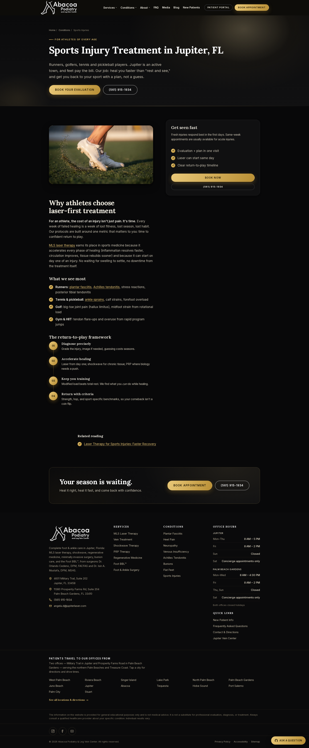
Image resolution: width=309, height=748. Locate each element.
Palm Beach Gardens (241, 679)
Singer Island (128, 679)
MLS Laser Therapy (126, 533)
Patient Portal (218, 7)
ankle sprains (94, 299)
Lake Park (163, 679)
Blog (176, 7)
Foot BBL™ (120, 563)
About (144, 7)
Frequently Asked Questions (230, 626)
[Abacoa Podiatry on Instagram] (53, 731)
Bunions (168, 563)
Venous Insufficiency (176, 551)
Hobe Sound (200, 685)
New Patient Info (223, 620)
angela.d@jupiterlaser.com (70, 606)
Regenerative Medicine (128, 557)
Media (166, 7)
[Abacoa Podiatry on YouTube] (72, 731)
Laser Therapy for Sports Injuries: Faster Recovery (120, 444)
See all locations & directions (67, 699)
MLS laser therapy (62, 245)
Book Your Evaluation (74, 89)
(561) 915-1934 (120, 89)
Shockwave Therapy (126, 545)
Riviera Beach (93, 679)
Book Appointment (252, 7)
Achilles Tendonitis (174, 557)
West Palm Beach (59, 679)
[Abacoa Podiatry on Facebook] (63, 731)
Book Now (213, 177)
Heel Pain (169, 539)
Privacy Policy (222, 741)
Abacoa (125, 685)
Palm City (54, 691)
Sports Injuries (172, 575)
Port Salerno (236, 685)
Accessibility (241, 741)
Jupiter (89, 685)
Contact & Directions (226, 632)
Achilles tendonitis (106, 287)
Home (52, 30)
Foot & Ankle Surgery (126, 570)
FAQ (156, 7)
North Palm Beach (203, 679)
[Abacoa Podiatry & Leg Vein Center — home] (59, 7)
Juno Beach (56, 685)
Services (109, 7)
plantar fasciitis (81, 287)
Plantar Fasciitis (172, 533)
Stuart (88, 691)
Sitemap (255, 741)
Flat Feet (168, 570)
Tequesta (162, 685)
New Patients (191, 7)
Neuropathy (170, 545)
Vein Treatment (123, 539)
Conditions (127, 7)
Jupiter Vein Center (224, 638)
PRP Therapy (122, 551)
